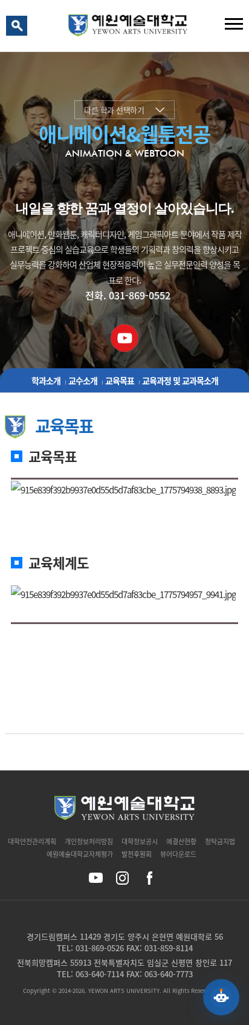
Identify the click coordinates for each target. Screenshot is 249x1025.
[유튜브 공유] (96, 878)
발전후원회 (136, 854)
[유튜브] (125, 335)
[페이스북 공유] (149, 878)
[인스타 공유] (122, 878)
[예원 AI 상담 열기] (221, 997)
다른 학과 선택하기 (114, 110)
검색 (18, 28)
